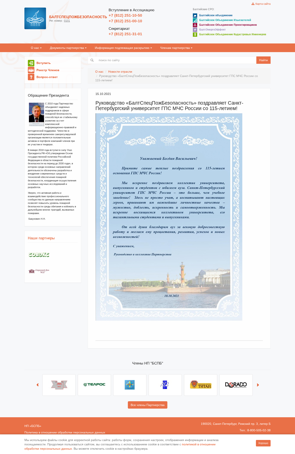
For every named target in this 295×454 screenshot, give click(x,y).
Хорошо (263, 443)
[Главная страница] (35, 18)
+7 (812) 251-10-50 (125, 15)
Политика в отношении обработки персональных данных (64, 432)
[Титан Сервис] (129, 385)
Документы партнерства (67, 48)
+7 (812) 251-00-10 (125, 21)
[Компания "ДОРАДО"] (236, 385)
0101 (67, 20)
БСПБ (35, 426)
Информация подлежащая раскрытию (122, 48)
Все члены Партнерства (148, 405)
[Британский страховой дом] (38, 271)
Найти (263, 60)
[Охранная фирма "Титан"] (200, 385)
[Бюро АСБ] (165, 385)
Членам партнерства (175, 48)
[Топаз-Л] (59, 385)
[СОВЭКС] (38, 255)
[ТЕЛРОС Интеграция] (94, 385)
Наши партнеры (41, 238)
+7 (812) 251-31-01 (125, 34)
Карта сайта (262, 3)
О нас (35, 48)
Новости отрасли (120, 71)
